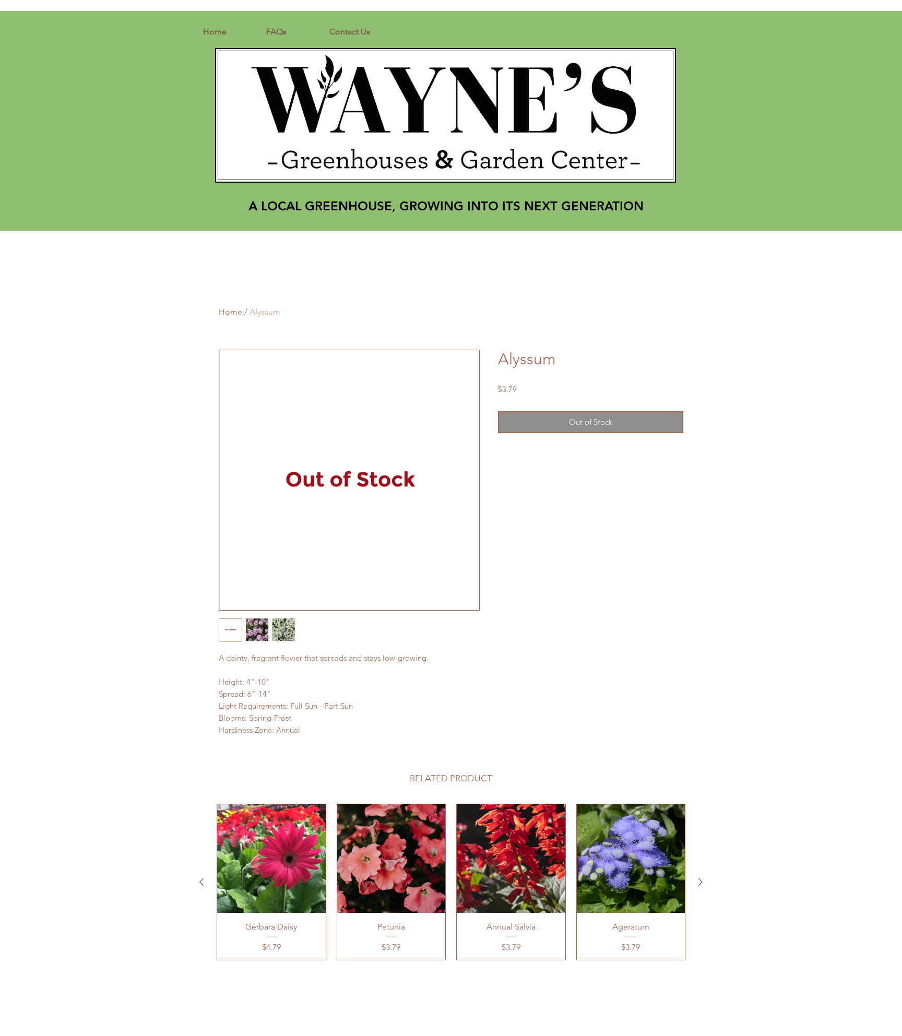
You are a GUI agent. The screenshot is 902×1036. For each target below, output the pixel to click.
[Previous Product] (201, 882)
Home (230, 312)
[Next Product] (700, 882)
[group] (451, 882)
